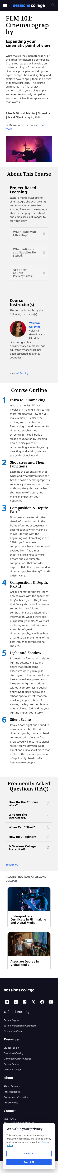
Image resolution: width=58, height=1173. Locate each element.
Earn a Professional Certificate (20, 1025)
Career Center (11, 1063)
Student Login (11, 1047)
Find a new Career (14, 1030)
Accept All (29, 1162)
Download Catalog (14, 1053)
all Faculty (22, 373)
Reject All (29, 1153)
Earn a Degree (11, 1020)
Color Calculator (12, 1069)
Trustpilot (12, 864)
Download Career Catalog (17, 1058)
